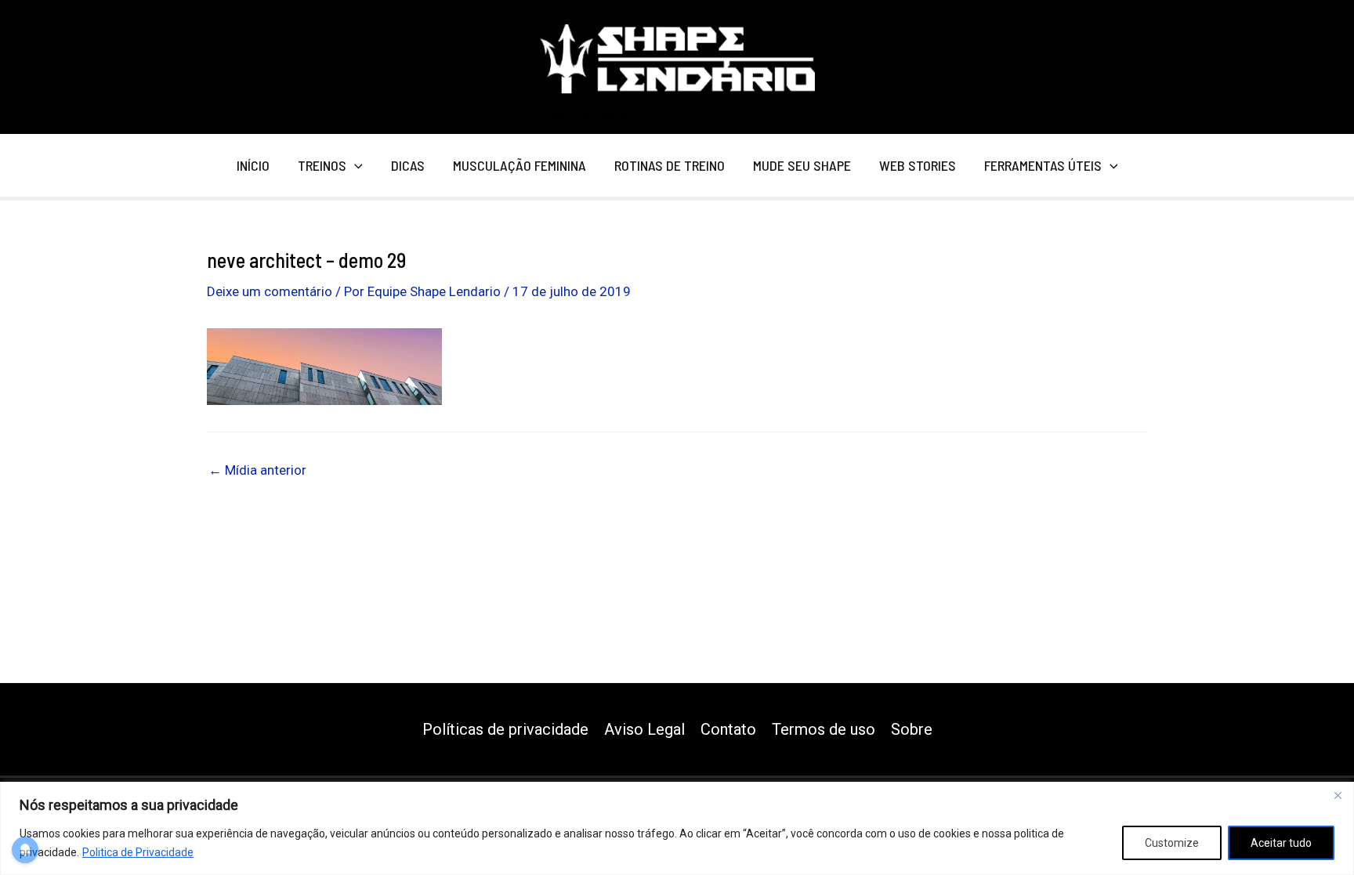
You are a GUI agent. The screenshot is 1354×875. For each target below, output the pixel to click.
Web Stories (917, 165)
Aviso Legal (644, 729)
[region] (677, 828)
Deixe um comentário (269, 291)
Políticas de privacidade (505, 729)
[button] (354, 165)
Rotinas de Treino (669, 165)
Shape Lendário (583, 113)
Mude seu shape (802, 165)
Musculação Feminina (519, 165)
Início (253, 165)
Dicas (408, 165)
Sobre (911, 729)
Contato (728, 729)
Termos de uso (823, 729)
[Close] (1337, 795)
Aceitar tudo (1281, 843)
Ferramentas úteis (1043, 165)
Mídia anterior (257, 470)
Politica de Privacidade (138, 852)
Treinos (322, 165)
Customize (1172, 843)
